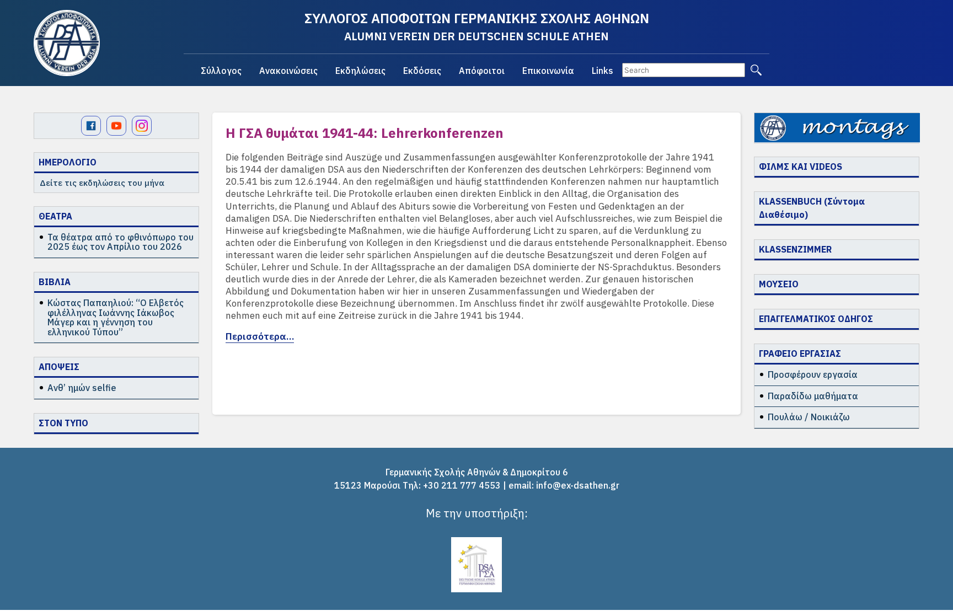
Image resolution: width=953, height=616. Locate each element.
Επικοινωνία (548, 70)
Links (602, 70)
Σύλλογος (221, 70)
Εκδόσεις (422, 70)
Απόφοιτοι (482, 70)
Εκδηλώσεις (360, 70)
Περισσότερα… (260, 336)
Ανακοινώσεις (288, 70)
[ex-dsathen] (67, 43)
